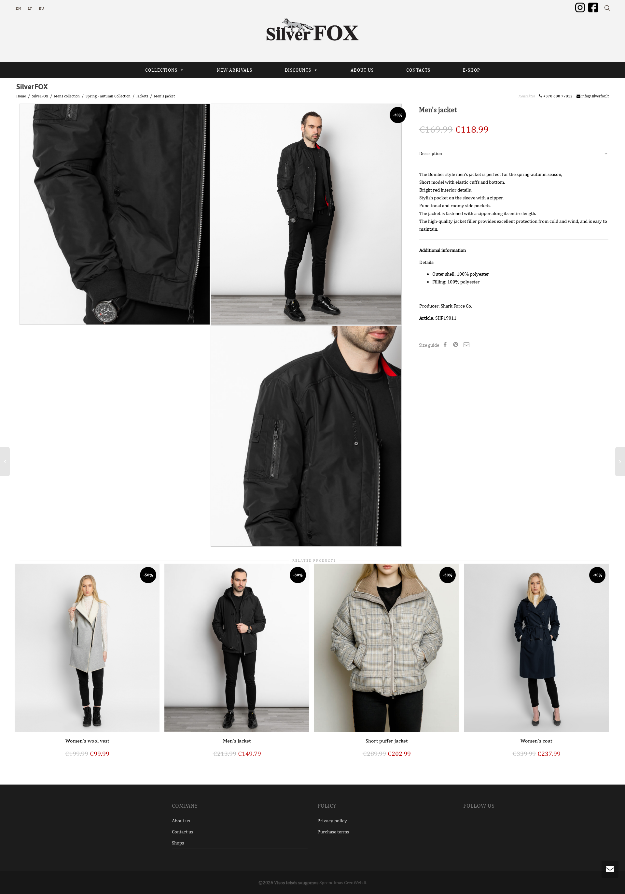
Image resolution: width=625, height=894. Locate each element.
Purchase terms (333, 831)
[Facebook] (593, 7)
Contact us (182, 831)
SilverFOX (40, 96)
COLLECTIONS (161, 70)
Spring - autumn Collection (108, 96)
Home (21, 96)
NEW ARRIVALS (234, 70)
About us (181, 820)
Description (430, 153)
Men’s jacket (237, 741)
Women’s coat (536, 741)
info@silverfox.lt (594, 96)
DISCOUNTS (298, 70)
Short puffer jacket (387, 741)
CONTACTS (418, 70)
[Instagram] (580, 7)
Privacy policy (332, 820)
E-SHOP (471, 70)
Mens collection (67, 96)
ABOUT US (362, 70)
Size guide (429, 345)
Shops (178, 842)
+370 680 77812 (559, 96)
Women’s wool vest (87, 741)
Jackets (142, 96)
